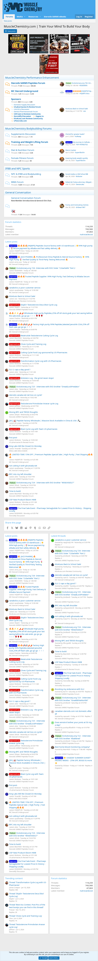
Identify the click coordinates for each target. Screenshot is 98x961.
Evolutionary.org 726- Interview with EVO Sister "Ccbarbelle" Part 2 (42, 268)
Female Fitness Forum (22, 158)
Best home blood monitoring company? (72, 747)
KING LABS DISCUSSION (18, 451)
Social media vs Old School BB (76, 174)
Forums (9, 16)
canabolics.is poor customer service (24, 287)
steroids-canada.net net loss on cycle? (25, 395)
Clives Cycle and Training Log (28, 344)
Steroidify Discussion (22, 116)
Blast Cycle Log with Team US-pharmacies (33, 429)
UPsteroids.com (20, 121)
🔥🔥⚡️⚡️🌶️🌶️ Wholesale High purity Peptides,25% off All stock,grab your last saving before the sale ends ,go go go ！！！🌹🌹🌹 (27, 632)
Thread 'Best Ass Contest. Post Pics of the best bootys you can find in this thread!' (27, 906)
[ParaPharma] (49, 64)
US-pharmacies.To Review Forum (27, 107)
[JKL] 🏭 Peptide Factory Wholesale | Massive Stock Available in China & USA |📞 (45, 420)
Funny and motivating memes (76, 205)
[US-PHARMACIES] (59, 43)
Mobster (79, 176)
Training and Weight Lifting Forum (29, 142)
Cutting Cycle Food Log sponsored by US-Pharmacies (38, 352)
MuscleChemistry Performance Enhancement (32, 77)
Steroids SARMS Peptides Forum (28, 83)
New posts (8, 21)
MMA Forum (17, 182)
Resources (33, 16)
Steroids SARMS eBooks (55, 16)
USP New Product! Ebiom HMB (22, 499)
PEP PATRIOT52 (82, 144)
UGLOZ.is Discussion (21, 109)
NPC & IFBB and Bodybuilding (26, 174)
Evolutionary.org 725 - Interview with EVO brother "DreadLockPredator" (45, 386)
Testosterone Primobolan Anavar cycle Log (34, 403)
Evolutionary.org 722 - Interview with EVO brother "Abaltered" (73, 737)
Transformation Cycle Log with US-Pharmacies (35, 361)
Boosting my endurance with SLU (69, 689)
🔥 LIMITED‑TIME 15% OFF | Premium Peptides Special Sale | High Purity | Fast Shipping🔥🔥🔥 (27, 805)
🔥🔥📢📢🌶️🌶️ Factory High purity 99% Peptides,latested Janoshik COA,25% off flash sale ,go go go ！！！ (26, 648)
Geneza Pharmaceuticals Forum (26, 111)
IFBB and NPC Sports (17, 168)
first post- (13, 437)
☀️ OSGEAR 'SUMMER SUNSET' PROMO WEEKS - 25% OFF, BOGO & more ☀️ (73, 760)
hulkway (78, 136)
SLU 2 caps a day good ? (19, 369)
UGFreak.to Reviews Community (27, 114)
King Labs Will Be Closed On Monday (25, 446)
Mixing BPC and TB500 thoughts (23, 412)
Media (20, 16)
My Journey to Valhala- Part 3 (80, 142)
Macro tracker (70, 150)
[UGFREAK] (80, 43)
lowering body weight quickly (76, 158)
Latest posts (11, 241)
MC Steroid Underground (24, 91)
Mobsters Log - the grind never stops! (32, 378)
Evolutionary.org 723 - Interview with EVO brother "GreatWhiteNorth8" (73, 699)
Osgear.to (40, 116)
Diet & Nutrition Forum (22, 150)
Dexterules (80, 184)
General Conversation (18, 192)
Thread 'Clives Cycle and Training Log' (25, 916)
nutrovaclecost (86, 234)
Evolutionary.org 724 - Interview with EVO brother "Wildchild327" (42, 482)
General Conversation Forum (26, 197)
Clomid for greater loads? (75, 134)
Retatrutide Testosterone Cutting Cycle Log (34, 335)
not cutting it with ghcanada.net (23, 465)
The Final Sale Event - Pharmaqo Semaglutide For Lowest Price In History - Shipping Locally (27, 864)
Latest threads (58, 535)
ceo (84, 111)
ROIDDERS (83, 85)
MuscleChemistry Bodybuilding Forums (28, 128)
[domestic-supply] (38, 43)
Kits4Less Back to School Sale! (76, 108)
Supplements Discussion (23, 134)
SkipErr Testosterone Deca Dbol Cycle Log (33, 304)
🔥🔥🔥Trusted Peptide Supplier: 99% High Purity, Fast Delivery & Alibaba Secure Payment (27, 589)
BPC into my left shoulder (20, 474)
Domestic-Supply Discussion (24, 105)
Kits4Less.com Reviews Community (28, 118)
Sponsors (16, 99)
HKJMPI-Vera (84, 93)
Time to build (15, 491)
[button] (25, 16)
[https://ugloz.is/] (17, 43)
